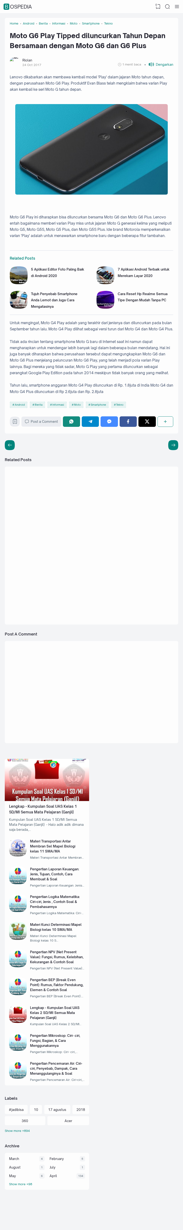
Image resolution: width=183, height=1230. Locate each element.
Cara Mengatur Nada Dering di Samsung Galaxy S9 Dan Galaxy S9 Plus (143, 594)
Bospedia (18, 7)
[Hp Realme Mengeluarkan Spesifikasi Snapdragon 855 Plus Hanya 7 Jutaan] (108, 492)
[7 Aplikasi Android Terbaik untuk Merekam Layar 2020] (105, 283)
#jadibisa (16, 1110)
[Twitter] (147, 421)
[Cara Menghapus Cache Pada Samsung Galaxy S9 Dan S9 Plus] (23, 544)
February (57, 1159)
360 (25, 1121)
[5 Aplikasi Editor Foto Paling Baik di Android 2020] (19, 283)
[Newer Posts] (173, 445)
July (53, 1167)
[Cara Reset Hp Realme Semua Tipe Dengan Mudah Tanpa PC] (105, 307)
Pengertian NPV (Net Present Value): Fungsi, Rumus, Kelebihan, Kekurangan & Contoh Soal (56, 957)
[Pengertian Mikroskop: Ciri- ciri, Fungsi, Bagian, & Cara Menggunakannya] (18, 1050)
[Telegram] (90, 421)
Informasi (58, 404)
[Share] (165, 421)
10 (36, 1110)
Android (20, 404)
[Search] (167, 6)
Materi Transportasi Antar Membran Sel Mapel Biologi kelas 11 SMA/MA (52, 846)
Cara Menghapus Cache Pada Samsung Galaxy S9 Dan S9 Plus (57, 542)
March (14, 1159)
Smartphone (98, 404)
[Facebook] (128, 421)
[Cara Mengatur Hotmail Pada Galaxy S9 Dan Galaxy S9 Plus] (23, 595)
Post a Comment (44, 421)
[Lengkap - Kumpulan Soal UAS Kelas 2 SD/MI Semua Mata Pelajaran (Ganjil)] (18, 1022)
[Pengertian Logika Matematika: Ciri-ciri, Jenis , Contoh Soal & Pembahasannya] (18, 911)
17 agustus (57, 1110)
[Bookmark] (14, 423)
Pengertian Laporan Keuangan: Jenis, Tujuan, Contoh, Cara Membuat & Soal (54, 874)
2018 (80, 1110)
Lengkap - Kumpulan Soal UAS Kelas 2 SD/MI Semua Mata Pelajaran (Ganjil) (55, 1013)
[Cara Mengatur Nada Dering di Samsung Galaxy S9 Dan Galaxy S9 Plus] (108, 595)
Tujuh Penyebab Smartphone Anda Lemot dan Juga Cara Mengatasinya (54, 300)
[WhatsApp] (71, 421)
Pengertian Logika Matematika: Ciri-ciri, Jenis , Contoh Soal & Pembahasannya (55, 902)
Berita (38, 404)
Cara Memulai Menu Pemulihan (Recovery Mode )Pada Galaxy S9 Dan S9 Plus (143, 542)
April (53, 1176)
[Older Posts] (10, 445)
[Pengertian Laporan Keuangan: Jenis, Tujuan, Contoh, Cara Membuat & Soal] (18, 883)
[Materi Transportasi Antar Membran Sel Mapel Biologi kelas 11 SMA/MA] (18, 855)
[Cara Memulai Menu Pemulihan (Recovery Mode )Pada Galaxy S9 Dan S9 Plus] (108, 544)
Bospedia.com (151, 1220)
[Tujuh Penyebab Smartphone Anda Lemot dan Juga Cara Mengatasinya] (19, 307)
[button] (158, 64)
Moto (77, 404)
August (14, 1167)
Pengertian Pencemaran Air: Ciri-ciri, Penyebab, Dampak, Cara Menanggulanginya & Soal (56, 1068)
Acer (68, 1121)
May (12, 1176)
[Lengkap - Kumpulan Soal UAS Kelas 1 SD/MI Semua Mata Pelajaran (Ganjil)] (47, 800)
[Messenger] (109, 421)
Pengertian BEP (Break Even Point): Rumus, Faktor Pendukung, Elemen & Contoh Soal (56, 985)
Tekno (119, 404)
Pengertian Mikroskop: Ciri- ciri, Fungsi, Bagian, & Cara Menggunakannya (55, 1040)
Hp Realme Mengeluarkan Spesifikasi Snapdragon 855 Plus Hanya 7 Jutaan (141, 490)
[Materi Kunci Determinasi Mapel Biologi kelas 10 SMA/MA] (18, 939)
